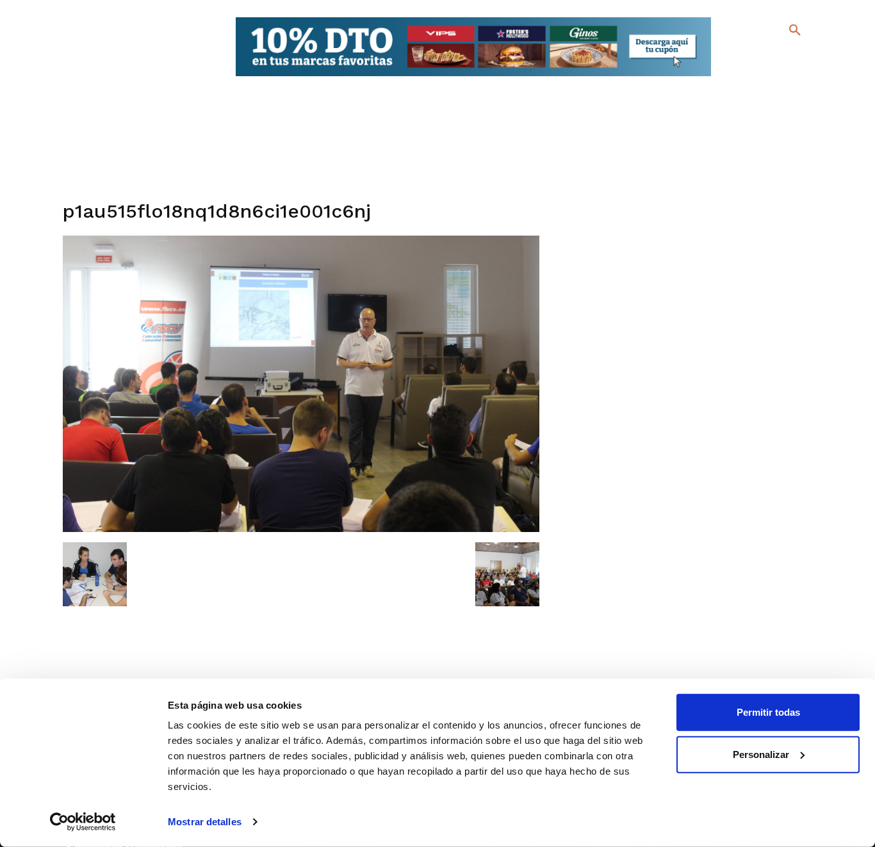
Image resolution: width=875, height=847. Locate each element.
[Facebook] (742, 58)
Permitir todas (768, 712)
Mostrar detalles (204, 821)
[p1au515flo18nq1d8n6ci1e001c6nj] (301, 529)
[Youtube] (783, 76)
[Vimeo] (763, 76)
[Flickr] (742, 76)
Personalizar (761, 753)
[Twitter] (761, 56)
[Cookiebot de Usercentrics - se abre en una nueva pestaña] (83, 822)
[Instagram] (800, 58)
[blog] (780, 56)
